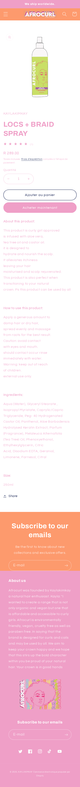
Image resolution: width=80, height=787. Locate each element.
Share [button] (13, 496)
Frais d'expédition (31, 159)
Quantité (9, 170)
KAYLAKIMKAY (25, 772)
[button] (5, 14)
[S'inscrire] (66, 565)
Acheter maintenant (40, 207)
